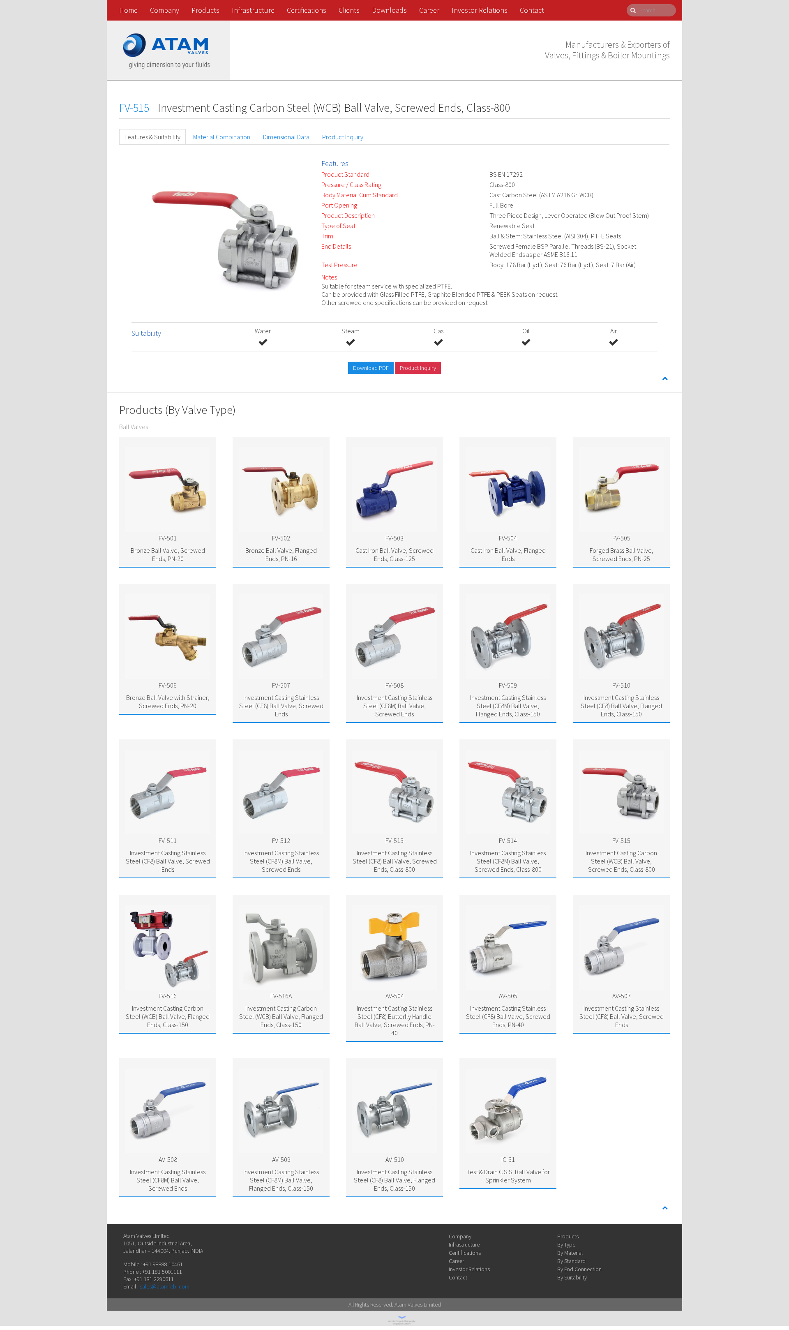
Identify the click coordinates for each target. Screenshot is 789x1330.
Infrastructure (253, 10)
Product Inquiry (342, 137)
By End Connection (579, 1269)
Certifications (306, 10)
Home (128, 10)
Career (429, 10)
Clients (349, 10)
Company (164, 10)
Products (205, 10)
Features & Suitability (152, 137)
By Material (570, 1252)
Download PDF (371, 368)
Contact (532, 10)
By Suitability (572, 1277)
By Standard (571, 1261)
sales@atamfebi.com (164, 1286)
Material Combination (221, 137)
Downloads (389, 10)
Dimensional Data (286, 137)
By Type (566, 1244)
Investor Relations (480, 10)
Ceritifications (465, 1252)
